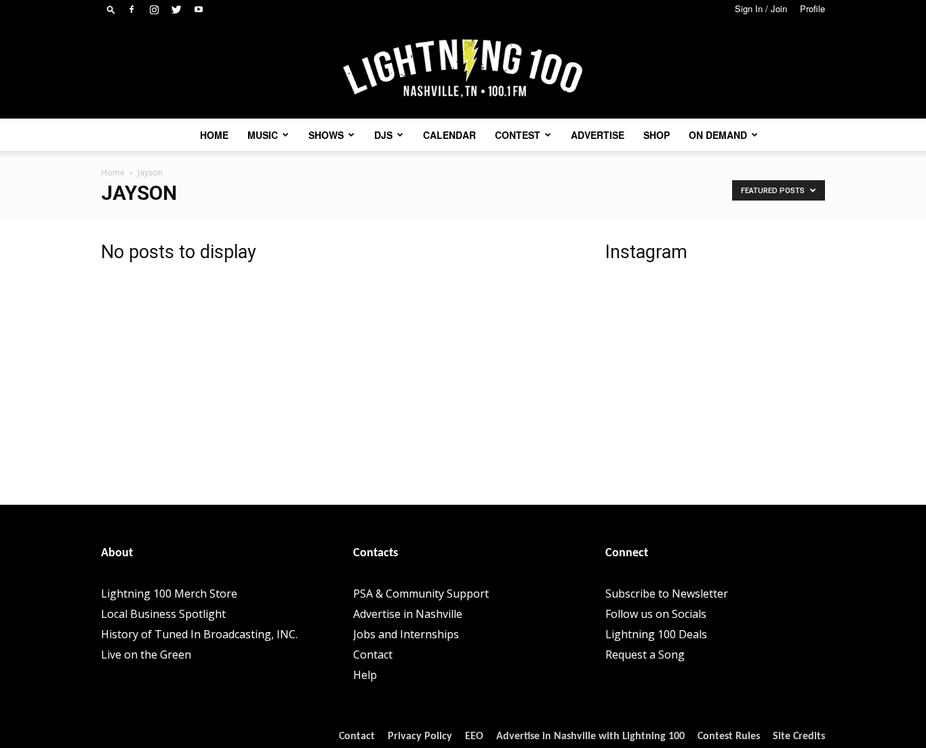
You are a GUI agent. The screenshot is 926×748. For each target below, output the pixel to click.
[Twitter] (176, 9)
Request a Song (645, 654)
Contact (372, 654)
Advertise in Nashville (407, 613)
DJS (383, 135)
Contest (517, 135)
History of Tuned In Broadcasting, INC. (199, 634)
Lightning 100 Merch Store (169, 593)
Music (262, 135)
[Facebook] (131, 9)
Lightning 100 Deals (656, 634)
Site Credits (799, 736)
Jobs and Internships (406, 634)
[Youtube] (198, 9)
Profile (812, 8)
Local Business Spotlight (163, 613)
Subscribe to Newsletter (666, 593)
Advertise (597, 135)
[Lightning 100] (463, 69)
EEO (474, 736)
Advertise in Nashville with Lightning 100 (590, 736)
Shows (326, 135)
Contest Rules (729, 736)
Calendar (449, 135)
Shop (656, 135)
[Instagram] (154, 9)
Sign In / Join (761, 8)
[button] (111, 9)
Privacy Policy (420, 736)
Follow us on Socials (655, 613)
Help (365, 674)
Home (214, 135)
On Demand (718, 135)
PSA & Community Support (421, 593)
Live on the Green (146, 654)
